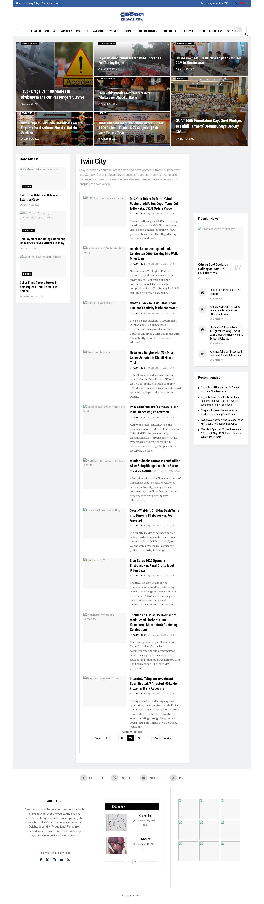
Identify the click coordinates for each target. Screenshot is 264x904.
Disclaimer (47, 3)
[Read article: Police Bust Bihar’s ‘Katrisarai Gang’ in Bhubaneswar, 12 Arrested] (104, 420)
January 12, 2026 (159, 214)
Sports (128, 31)
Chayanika (145, 815)
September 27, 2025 (32, 296)
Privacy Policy (32, 3)
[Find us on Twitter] (236, 3)
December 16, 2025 (145, 820)
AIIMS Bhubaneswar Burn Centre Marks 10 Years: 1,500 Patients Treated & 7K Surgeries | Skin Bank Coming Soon (131, 128)
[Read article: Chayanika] (116, 822)
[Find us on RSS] (247, 3)
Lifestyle (187, 31)
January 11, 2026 (159, 313)
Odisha (50, 31)
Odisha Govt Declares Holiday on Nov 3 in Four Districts (213, 268)
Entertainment (148, 31)
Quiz (230, 31)
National (98, 31)
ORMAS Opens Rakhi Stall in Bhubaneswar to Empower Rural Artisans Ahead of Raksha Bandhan (51, 128)
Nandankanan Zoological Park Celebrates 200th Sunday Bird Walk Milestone (154, 253)
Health (103, 113)
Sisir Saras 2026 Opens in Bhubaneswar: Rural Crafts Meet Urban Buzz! (152, 565)
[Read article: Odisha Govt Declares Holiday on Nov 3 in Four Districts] (221, 243)
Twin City (65, 31)
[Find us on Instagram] (54, 860)
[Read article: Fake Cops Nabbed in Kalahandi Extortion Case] (43, 178)
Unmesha (145, 839)
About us (20, 3)
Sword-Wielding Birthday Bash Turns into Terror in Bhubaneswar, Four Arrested (154, 515)
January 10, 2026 (159, 525)
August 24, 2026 (185, 139)
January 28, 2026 (30, 205)
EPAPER (36, 31)
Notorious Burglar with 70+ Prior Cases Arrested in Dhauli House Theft (151, 357)
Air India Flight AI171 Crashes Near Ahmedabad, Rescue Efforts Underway (225, 310)
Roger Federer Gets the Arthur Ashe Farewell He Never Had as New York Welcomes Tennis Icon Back (220, 401)
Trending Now (30, 44)
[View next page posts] (135, 861)
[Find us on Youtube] (241, 3)
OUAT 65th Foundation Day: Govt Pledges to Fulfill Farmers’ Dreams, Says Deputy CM (209, 126)
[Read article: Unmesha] (116, 845)
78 (122, 738)
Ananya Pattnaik (142, 471)
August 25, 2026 (31, 104)
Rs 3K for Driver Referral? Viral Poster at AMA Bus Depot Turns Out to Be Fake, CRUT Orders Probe (154, 203)
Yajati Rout (139, 214)
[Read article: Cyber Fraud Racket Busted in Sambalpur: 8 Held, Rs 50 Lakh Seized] (43, 266)
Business (169, 31)
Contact (57, 3)
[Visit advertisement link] (221, 180)
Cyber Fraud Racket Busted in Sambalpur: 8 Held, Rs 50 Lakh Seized (38, 287)
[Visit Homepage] (132, 16)
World (113, 31)
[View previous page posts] (128, 861)
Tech (201, 31)
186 (155, 738)
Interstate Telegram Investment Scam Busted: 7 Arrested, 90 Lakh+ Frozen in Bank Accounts (154, 683)
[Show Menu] (18, 31)
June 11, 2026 (29, 248)
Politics (82, 31)
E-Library (216, 31)
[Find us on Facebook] (231, 3)
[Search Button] (246, 34)
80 (139, 738)
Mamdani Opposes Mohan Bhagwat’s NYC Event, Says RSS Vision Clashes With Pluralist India (221, 433)
